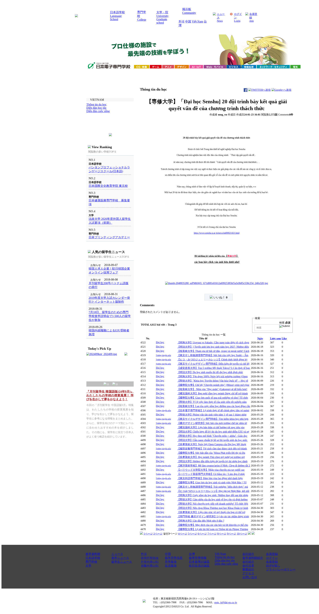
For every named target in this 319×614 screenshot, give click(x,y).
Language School (116, 17)
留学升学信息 (174, 557)
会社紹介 (248, 554)
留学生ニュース (121, 561)
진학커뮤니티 (150, 561)
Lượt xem (275, 338)
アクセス (248, 573)
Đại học (160, 342)
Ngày (260, 338)
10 (242, 533)
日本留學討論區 (199, 561)
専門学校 (91, 561)
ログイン (272, 557)
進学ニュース (120, 557)
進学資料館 (92, 554)
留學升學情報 (198, 557)
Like (284, 338)
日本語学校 (117, 12)
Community (189, 12)
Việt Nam (197, 21)
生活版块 (171, 565)
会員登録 (272, 554)
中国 (188, 21)
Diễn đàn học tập (225, 560)
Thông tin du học (225, 557)
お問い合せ (249, 577)
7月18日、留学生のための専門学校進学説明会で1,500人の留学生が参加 (110, 316)
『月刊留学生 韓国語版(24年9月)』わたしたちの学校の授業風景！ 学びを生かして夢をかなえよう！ (110, 395)
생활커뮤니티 (150, 565)
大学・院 (162, 12)
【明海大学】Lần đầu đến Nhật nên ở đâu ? (200, 520)
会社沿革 (248, 565)
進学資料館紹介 (252, 557)
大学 (88, 565)
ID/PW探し (273, 565)
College (141, 19)
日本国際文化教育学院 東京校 (108, 185)
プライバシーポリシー (281, 569)
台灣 (192, 554)
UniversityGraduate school (162, 19)
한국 (181, 21)
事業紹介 (248, 569)
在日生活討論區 (199, 565)
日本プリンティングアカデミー (109, 237)
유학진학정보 (150, 557)
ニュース (117, 554)
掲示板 (186, 9)
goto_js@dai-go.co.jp (225, 602)
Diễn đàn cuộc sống (226, 563)
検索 (284, 322)
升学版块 (171, 561)
